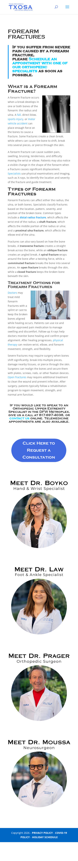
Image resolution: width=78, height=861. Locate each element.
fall (19, 114)
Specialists (14, 173)
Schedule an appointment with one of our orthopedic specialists (39, 65)
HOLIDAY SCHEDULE (45, 837)
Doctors (12, 292)
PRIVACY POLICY (42, 833)
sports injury (15, 119)
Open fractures (17, 377)
